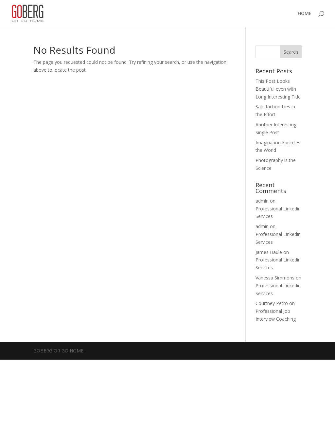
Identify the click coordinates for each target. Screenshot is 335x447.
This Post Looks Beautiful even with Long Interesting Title (278, 89)
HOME (304, 13)
